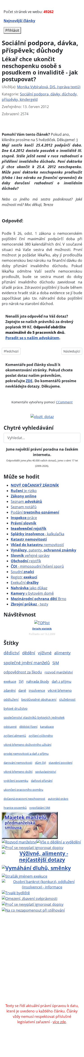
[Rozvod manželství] (19, 841)
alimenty (62, 652)
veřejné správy (30, 555)
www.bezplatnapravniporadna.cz (48, 935)
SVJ (21, 681)
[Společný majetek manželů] (30, 824)
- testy (29, 604)
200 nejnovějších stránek (54, 962)
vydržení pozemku (16, 781)
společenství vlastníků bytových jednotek (34, 717)
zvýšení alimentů (15, 736)
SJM (55, 662)
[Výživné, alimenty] (42, 856)
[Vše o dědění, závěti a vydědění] (59, 841)
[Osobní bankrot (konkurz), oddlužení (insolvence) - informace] (42, 883)
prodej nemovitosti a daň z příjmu (26, 754)
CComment (64, 402)
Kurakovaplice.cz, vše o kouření (54, 984)
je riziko (24, 490)
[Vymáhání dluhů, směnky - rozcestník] (36, 867)
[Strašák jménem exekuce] (24, 875)
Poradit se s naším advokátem (32, 337)
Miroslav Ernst (18, 962)
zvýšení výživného (41, 736)
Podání (35, 512)
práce (24, 517)
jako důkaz (29, 587)
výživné (45, 652)
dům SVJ (40, 763)
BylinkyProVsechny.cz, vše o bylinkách (42, 989)
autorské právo (58, 799)
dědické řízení (28, 727)
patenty (43, 550)
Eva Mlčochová (42, 946)
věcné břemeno (60, 690)
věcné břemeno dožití (18, 772)
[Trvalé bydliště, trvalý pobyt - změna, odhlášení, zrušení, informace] (16, 892)
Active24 (37, 951)
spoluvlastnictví (45, 772)
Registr (24, 577)
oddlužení (11, 699)
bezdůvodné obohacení (38, 699)
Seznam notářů (24, 506)
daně (22, 690)
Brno (38, 598)
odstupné (10, 727)
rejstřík (28, 528)
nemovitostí (37, 544)
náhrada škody (37, 681)
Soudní (22, 571)
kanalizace (47, 727)
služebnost (67, 699)
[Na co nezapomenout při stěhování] (33, 909)
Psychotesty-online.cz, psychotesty (35, 994)
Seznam (26, 501)
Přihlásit (12, 30)
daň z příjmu (61, 681)
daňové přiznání (41, 781)
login (41, 967)
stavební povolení (60, 763)
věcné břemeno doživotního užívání (27, 745)
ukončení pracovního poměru (23, 790)
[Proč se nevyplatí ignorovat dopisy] (32, 903)
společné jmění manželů (27, 662)
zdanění (10, 690)
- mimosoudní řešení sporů (37, 566)
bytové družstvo (15, 708)
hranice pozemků (15, 808)
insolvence (37, 690)
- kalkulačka (37, 533)
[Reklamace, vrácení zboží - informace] (32, 847)
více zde (59, 1021)
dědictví (11, 653)
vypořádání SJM (39, 808)
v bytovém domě (32, 593)
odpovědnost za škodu (23, 672)
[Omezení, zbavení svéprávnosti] (29, 898)
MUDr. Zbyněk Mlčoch (56, 940)
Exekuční (25, 582)
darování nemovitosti (18, 763)
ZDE (29, 380)
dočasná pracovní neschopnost (24, 799)
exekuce (10, 681)
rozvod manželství (59, 672)
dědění (28, 652)
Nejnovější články (19, 20)
